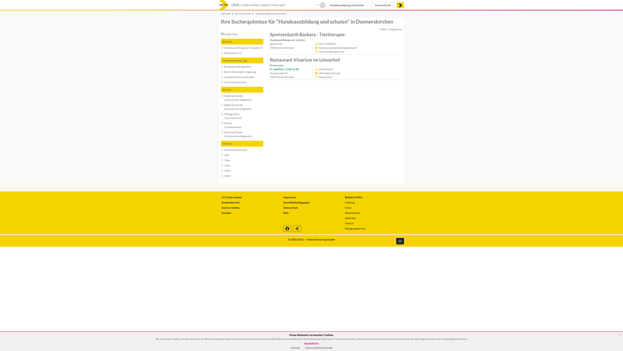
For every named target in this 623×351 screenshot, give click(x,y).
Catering (350, 202)
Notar (348, 207)
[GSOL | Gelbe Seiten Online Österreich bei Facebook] (287, 228)
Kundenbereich (231, 202)
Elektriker (350, 218)
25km (227, 165)
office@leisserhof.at (330, 73)
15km (227, 160)
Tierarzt (349, 223)
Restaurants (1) (232, 52)
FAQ (285, 212)
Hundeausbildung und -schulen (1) (243, 47)
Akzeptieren (311, 343)
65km (227, 175)
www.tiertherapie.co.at (331, 51)
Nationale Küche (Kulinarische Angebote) (236, 97)
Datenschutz (290, 207)
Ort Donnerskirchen (235, 82)
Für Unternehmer (232, 197)
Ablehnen (295, 347)
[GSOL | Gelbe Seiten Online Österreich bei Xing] (297, 228)
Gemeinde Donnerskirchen (239, 76)
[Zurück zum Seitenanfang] (400, 241)
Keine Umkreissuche (235, 149)
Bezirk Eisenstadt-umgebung (240, 71)
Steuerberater (352, 212)
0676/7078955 (327, 43)
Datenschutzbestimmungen (319, 347)
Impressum (289, 197)
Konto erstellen (231, 207)
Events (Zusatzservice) (231, 125)
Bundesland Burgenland (237, 66)
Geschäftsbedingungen (296, 202)
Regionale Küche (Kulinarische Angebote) (236, 106)
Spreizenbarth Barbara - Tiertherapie (307, 34)
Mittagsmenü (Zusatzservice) (231, 115)
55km (227, 170)
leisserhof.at (325, 76)
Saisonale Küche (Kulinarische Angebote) (236, 134)
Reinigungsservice (355, 228)
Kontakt (226, 212)
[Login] (321, 5)
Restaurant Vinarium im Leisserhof (305, 60)
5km (226, 154)
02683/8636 (326, 69)
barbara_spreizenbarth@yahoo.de (337, 47)
